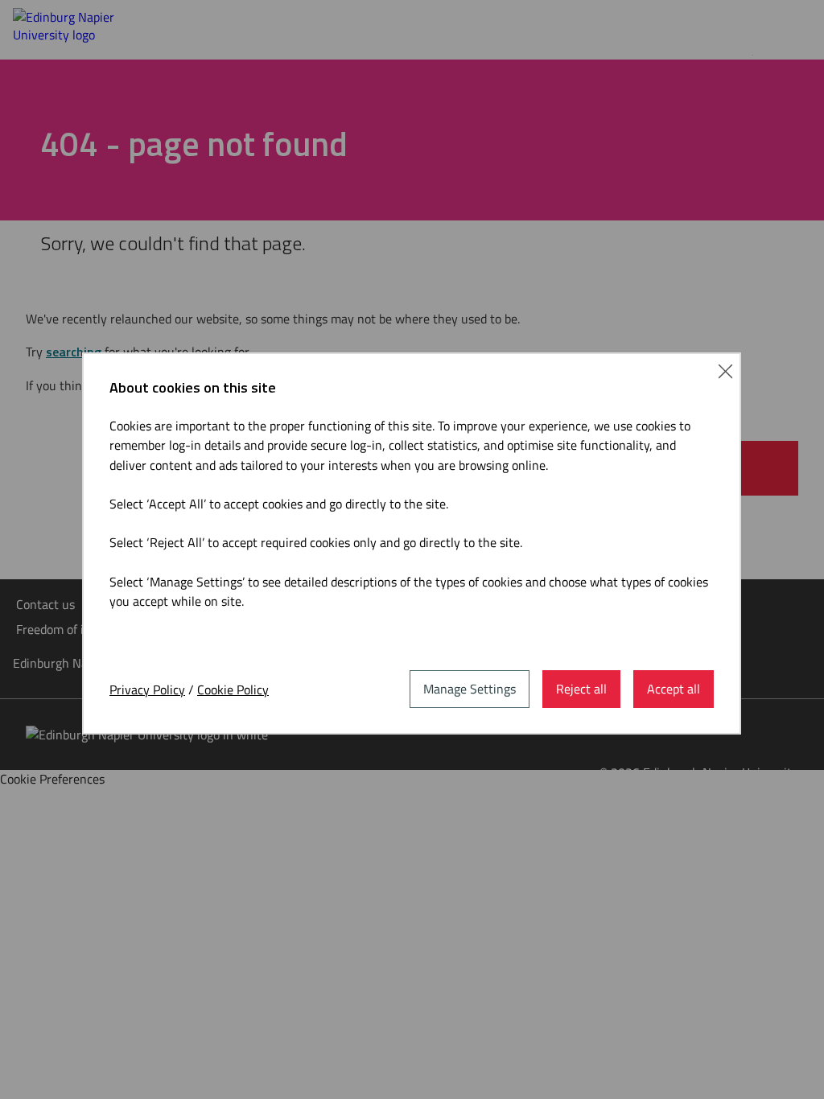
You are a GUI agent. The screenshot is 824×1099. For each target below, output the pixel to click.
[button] (725, 369)
